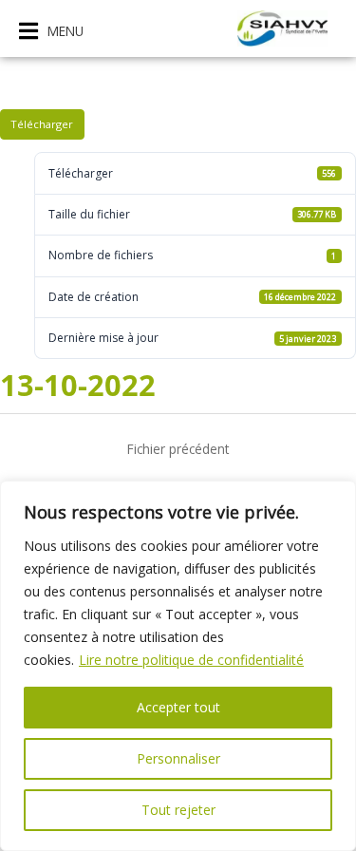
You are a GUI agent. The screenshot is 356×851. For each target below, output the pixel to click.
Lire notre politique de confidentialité (191, 660)
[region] (178, 666)
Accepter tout (178, 707)
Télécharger (41, 124)
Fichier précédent (178, 449)
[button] (51, 30)
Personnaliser (178, 758)
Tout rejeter (178, 810)
